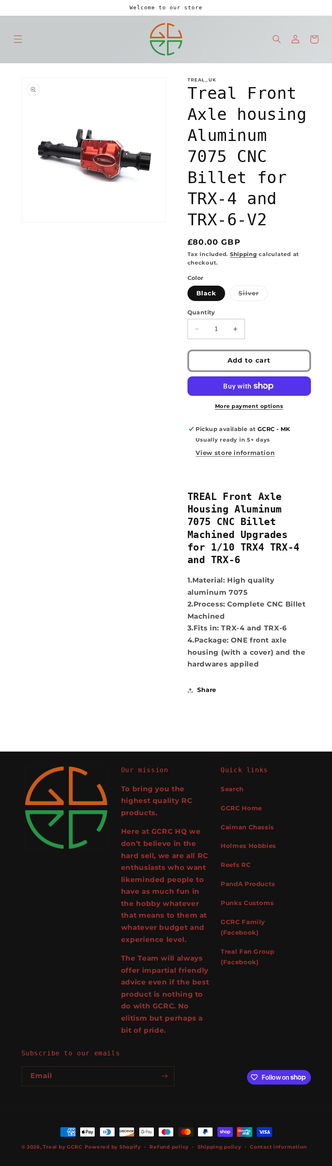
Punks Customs (247, 903)
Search (232, 789)
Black (206, 293)
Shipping (243, 254)
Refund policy (169, 1147)
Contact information (278, 1147)
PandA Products (248, 884)
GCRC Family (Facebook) (243, 927)
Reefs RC (236, 865)
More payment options (249, 406)
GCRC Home (241, 808)
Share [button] (206, 690)
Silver (253, 295)
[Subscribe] (164, 1076)
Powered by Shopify (113, 1147)
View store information (235, 453)
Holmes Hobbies (248, 846)
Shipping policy (219, 1147)
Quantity (201, 312)
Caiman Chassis (247, 827)
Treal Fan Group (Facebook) (247, 957)
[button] (18, 39)
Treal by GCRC (63, 1147)
